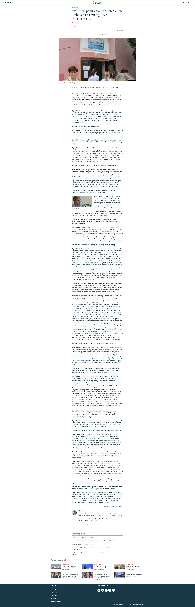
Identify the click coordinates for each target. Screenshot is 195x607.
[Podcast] (184, 3)
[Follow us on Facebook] (99, 590)
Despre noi (53, 598)
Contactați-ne (54, 592)
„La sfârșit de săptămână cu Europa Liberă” (107, 513)
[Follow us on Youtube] (102, 590)
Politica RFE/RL (54, 589)
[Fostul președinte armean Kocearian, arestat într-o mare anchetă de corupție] (119, 566)
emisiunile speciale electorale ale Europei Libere (96, 517)
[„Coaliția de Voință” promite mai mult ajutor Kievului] (119, 575)
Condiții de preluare (56, 601)
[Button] (120, 30)
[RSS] (109, 590)
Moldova (75, 7)
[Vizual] (188, 3)
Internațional (66, 564)
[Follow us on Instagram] (106, 590)
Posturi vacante (54, 595)
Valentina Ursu (76, 23)
